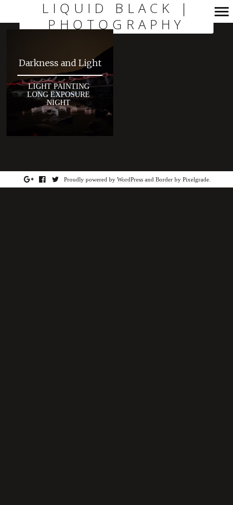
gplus (34, 180)
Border (164, 179)
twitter (61, 180)
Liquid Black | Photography (116, 16)
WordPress (130, 179)
